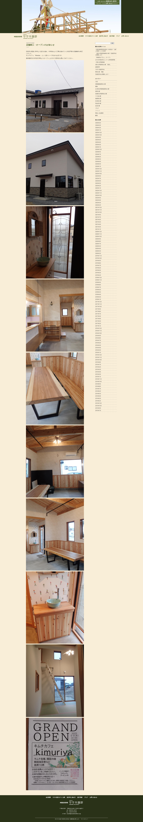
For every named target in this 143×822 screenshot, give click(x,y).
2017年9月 (98, 309)
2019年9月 (98, 260)
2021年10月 (98, 212)
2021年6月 (98, 219)
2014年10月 (98, 381)
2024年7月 (98, 154)
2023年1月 (98, 188)
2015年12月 (98, 355)
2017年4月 (98, 318)
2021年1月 (98, 229)
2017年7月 (98, 313)
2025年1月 (98, 147)
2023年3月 (98, 183)
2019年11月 (98, 255)
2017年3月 (98, 321)
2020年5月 (98, 246)
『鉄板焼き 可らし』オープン (103, 57)
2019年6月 (98, 268)
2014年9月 (98, 384)
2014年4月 (98, 396)
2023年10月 (98, 173)
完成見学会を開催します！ (102, 74)
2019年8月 (98, 263)
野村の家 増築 (99, 72)
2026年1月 (98, 130)
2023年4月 (98, 181)
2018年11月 (98, 280)
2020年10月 (98, 236)
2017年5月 (98, 316)
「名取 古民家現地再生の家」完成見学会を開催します (105, 54)
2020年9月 (98, 239)
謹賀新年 (97, 67)
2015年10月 (98, 359)
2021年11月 (98, 210)
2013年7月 (98, 410)
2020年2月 (98, 253)
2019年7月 (98, 265)
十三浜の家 (98, 96)
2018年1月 (98, 299)
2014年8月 (98, 386)
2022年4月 (98, 200)
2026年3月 (98, 125)
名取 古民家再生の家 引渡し (103, 64)
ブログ (118, 36)
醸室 (96, 115)
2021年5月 (98, 222)
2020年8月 (98, 241)
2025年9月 (98, 137)
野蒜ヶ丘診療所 (99, 113)
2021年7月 (98, 217)
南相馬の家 (98, 98)
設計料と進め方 (103, 36)
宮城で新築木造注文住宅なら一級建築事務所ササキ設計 (26, 36)
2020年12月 (98, 231)
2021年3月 (98, 226)
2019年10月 (98, 258)
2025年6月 (98, 139)
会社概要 (81, 36)
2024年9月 (98, 151)
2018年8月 (98, 284)
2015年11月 (98, 357)
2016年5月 (98, 345)
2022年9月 (98, 197)
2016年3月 (98, 350)
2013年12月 (98, 403)
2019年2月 (98, 275)
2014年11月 (98, 379)
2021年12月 (98, 207)
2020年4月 (98, 248)
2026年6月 (98, 123)
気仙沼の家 (98, 103)
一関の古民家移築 (100, 62)
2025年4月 (98, 142)
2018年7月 (98, 287)
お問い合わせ (125, 36)
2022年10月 (98, 195)
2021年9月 (98, 214)
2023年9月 (98, 176)
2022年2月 (98, 205)
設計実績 (111, 36)
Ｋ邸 (96, 81)
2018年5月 (98, 292)
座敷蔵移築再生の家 (100, 84)
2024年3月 (98, 164)
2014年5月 (98, 393)
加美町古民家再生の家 (101, 93)
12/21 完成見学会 (100, 69)
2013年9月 (98, 408)
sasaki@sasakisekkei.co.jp (74, 813)
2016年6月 (98, 342)
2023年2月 (98, 185)
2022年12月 (98, 190)
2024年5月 (98, 159)
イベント (97, 110)
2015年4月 (98, 372)
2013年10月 (98, 405)
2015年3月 (98, 374)
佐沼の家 (97, 105)
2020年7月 (98, 243)
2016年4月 (98, 347)
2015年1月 (98, 376)
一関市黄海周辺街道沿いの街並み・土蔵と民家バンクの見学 (105, 50)
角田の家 (97, 91)
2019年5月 (98, 270)
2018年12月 (98, 277)
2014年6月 (98, 391)
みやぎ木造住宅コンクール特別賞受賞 (105, 59)
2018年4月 (98, 294)
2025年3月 (98, 144)
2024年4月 (98, 161)
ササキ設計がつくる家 (91, 36)
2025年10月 (98, 135)
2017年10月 (98, 306)
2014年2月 (98, 400)
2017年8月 (98, 311)
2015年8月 (98, 362)
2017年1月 (98, 326)
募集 (96, 86)
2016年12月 (98, 328)
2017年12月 (98, 301)
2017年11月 (98, 304)
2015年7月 (98, 364)
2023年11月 (98, 171)
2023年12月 (98, 168)
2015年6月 (98, 367)
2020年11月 (98, 234)
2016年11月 (98, 330)
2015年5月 (98, 369)
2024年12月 (98, 149)
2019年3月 (98, 272)
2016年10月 (98, 333)
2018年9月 (98, 282)
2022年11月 (98, 193)
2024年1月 (98, 166)
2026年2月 (98, 127)
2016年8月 (98, 338)
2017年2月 (98, 323)
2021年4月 (98, 224)
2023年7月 (98, 178)
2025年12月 (98, 132)
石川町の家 (98, 101)
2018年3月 (98, 297)
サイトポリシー (84, 819)
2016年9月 (98, 335)
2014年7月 (98, 388)
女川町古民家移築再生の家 (102, 89)
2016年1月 (98, 352)
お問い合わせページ (110, 3)
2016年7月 (98, 340)
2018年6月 (98, 289)
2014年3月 (98, 398)
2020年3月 (98, 251)
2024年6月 (98, 156)
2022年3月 (98, 202)
